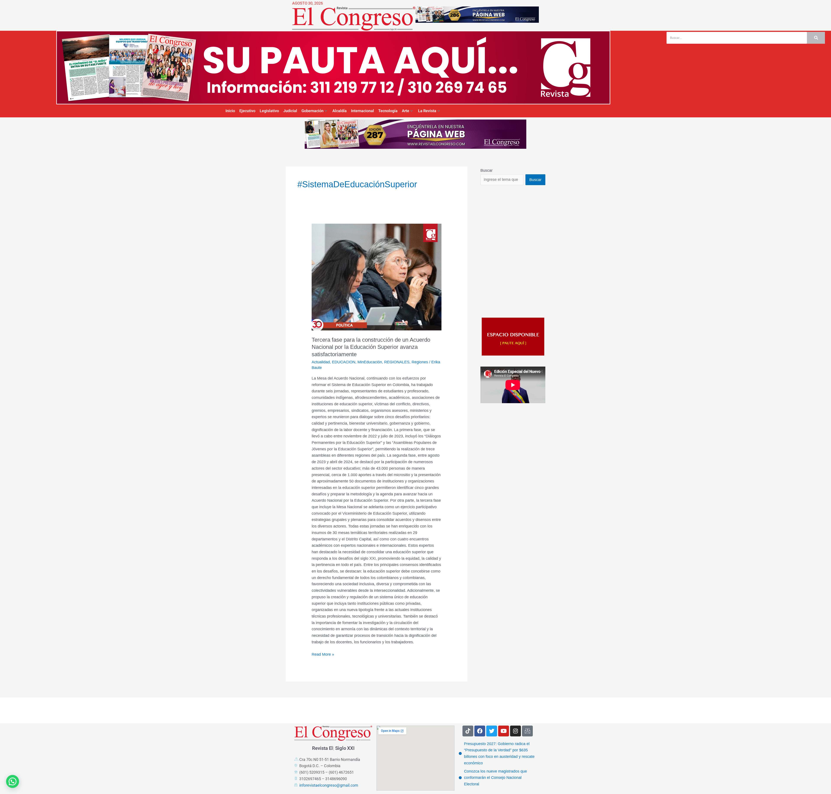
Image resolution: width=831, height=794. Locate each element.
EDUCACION (343, 362)
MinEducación (370, 362)
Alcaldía (339, 110)
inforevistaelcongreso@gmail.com (328, 785)
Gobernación (312, 110)
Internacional (362, 110)
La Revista (427, 110)
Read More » (323, 654)
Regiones (420, 362)
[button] (12, 781)
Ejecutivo (247, 110)
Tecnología (388, 110)
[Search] (816, 38)
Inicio (230, 110)
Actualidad (321, 362)
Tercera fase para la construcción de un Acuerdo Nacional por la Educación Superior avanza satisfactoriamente (371, 347)
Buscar (486, 170)
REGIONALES (396, 362)
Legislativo (269, 110)
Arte (405, 110)
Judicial (290, 110)
